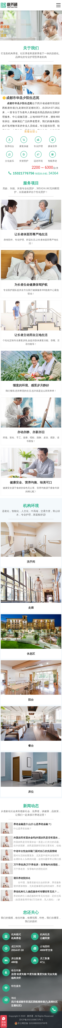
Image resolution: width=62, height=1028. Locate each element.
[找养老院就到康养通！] (9, 5)
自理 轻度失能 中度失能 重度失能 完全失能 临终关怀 (34, 976)
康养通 (30, 1016)
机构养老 (16, 938)
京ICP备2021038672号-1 (31, 1019)
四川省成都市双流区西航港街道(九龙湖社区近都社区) (34, 1003)
